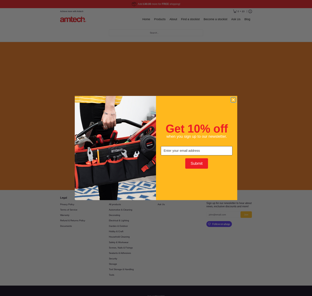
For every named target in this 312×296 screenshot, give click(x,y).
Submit (197, 163)
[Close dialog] (233, 99)
